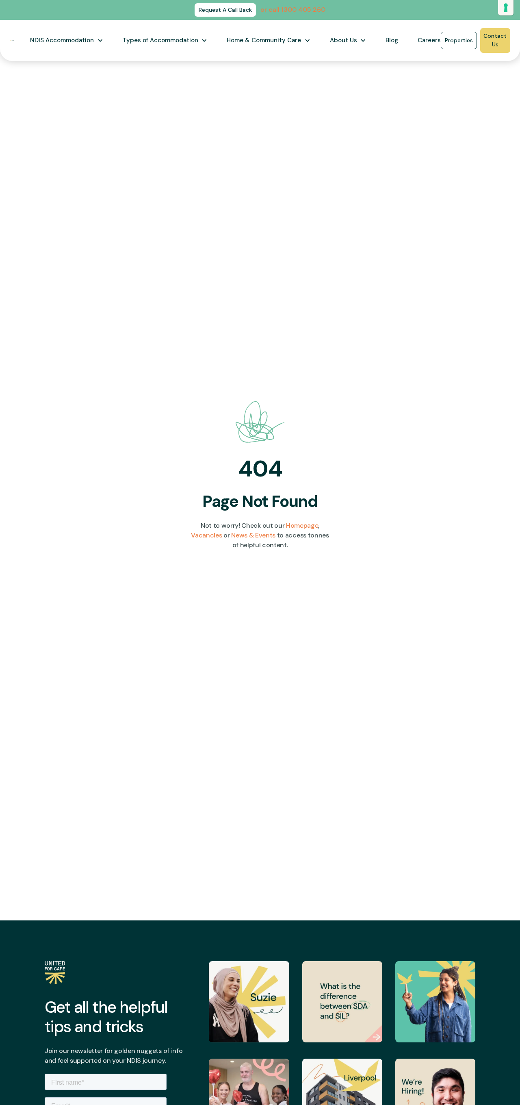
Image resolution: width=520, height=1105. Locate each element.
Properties (459, 40)
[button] (66, 40)
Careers (429, 40)
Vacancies (206, 535)
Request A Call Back (225, 9)
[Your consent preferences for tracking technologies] (506, 7)
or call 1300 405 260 (292, 9)
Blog (392, 40)
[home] (12, 40)
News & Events (253, 535)
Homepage (302, 525)
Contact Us (495, 40)
